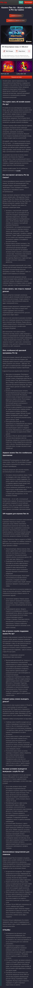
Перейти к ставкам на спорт (16, 20)
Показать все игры (16, 77)
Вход (21, 2)
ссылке (18, 170)
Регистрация (28, 2)
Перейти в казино (16, 15)
